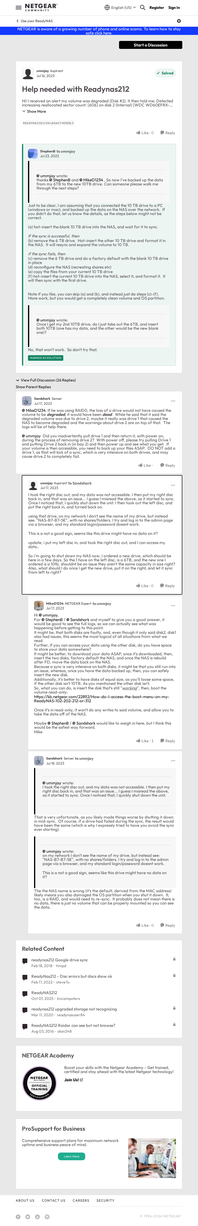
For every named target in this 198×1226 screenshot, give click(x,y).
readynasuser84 (71, 1015)
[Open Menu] (179, 21)
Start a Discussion (151, 44)
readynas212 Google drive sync (59, 959)
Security (105, 1200)
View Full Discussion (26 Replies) (48, 380)
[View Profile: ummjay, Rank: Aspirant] (28, 73)
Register (156, 7)
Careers (81, 1200)
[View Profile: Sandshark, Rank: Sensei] (27, 401)
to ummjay (66, 151)
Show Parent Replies (33, 387)
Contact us (53, 1200)
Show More (36, 111)
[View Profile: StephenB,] (33, 153)
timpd (61, 966)
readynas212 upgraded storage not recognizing (74, 1008)
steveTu (63, 982)
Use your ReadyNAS (37, 21)
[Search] (143, 7)
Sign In (174, 7)
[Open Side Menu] (18, 7)
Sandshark (42, 398)
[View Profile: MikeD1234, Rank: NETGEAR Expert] (39, 605)
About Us (25, 1200)
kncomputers (68, 998)
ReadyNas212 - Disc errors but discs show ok (71, 976)
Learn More (71, 1156)
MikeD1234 (93, 179)
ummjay (42, 70)
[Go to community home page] (41, 7)
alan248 (64, 1031)
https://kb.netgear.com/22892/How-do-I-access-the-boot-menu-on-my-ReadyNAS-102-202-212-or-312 (101, 698)
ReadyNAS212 (44, 992)
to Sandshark (80, 483)
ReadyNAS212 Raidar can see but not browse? (73, 1025)
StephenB (47, 151)
